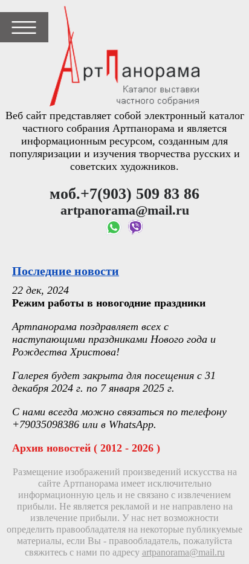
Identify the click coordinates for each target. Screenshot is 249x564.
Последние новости (65, 270)
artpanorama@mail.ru (183, 552)
